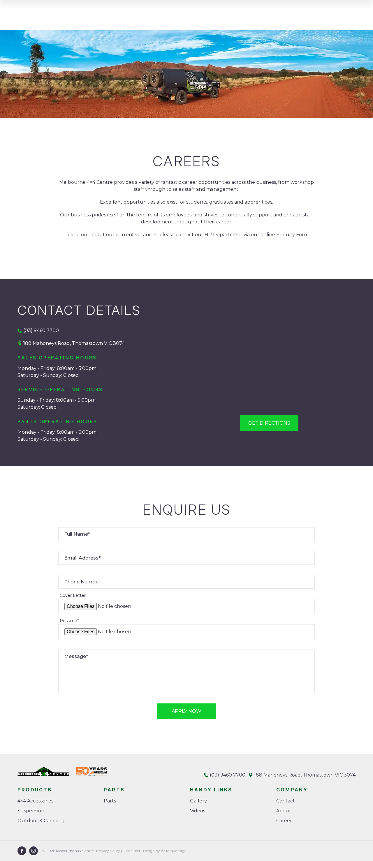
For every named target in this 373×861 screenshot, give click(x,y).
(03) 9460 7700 (41, 330)
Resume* (69, 620)
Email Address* (82, 558)
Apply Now (186, 711)
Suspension (30, 811)
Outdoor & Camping (41, 820)
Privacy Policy (108, 850)
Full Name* (77, 534)
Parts (110, 801)
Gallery (198, 801)
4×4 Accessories (35, 801)
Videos (197, 811)
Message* (76, 656)
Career (284, 820)
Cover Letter (73, 595)
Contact (285, 801)
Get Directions (269, 423)
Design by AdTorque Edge (164, 850)
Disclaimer (131, 850)
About (283, 811)
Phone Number (82, 582)
